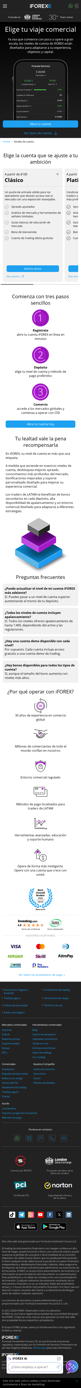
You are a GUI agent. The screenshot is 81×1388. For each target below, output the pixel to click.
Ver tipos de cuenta (38, 133)
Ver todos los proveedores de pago (40, 975)
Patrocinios (39, 1073)
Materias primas (11, 1039)
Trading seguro (12, 998)
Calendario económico (44, 1039)
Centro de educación (44, 1034)
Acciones (7, 1030)
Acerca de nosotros (44, 1069)
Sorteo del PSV (10, 1082)
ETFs (4, 1052)
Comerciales (8, 1064)
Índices (6, 1034)
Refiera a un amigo (12, 1078)
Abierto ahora (32, 268)
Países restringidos (14, 1012)
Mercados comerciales (14, 1024)
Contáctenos (9, 1108)
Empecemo (8, 1069)
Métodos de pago (12, 1117)
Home (6, 141)
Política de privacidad (16, 1005)
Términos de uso (53, 1005)
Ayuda (5, 1103)
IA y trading (38, 1057)
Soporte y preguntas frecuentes (19, 1113)
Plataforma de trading (14, 1087)
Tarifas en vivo (40, 1043)
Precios (6, 1096)
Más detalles (13, 276)
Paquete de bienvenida (15, 1073)
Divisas (6, 1048)
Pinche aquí (39, 1347)
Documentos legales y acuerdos (16, 991)
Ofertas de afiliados (44, 1082)
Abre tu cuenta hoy (40, 424)
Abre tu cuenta (40, 124)
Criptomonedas (10, 1043)
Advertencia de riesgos (56, 998)
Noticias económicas (43, 1048)
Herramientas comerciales (47, 1024)
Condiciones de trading (57, 989)
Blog (34, 1030)
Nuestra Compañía (43, 1064)
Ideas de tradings (42, 1052)
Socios (36, 1078)
